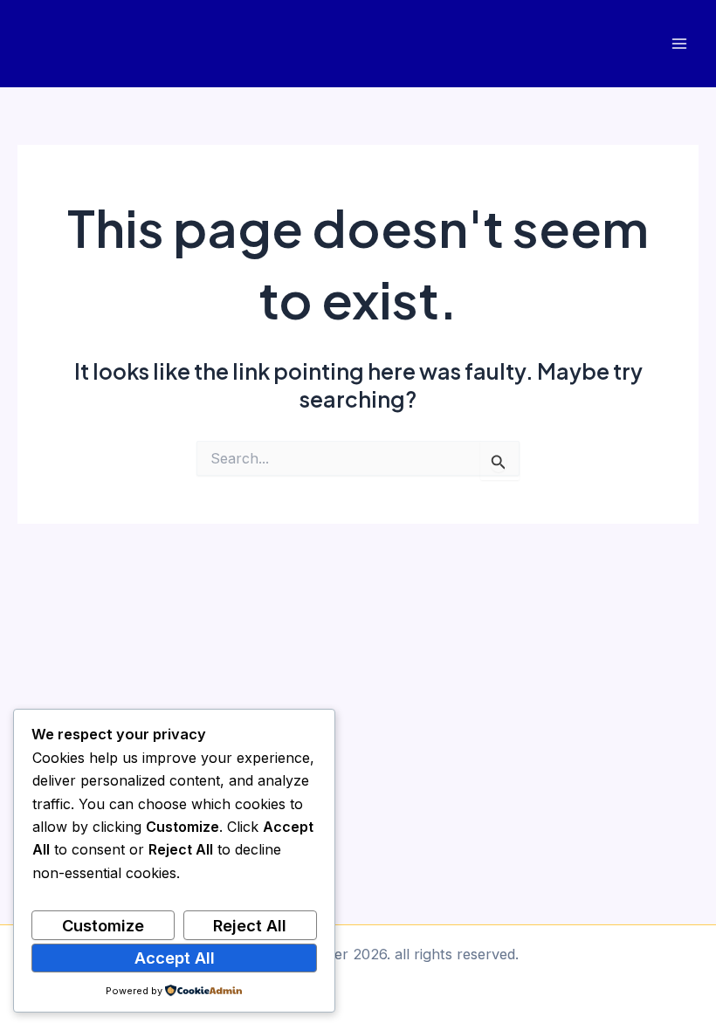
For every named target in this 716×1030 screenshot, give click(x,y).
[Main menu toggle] (679, 44)
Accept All (174, 957)
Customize (103, 925)
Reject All (249, 925)
